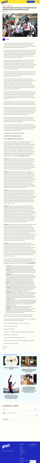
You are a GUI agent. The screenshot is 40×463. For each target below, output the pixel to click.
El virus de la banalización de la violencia (11, 368)
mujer (4, 349)
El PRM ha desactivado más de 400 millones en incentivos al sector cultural (29, 370)
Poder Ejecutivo (22, 450)
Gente (21, 455)
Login (36, 409)
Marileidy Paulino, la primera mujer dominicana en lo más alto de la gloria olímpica (11, 397)
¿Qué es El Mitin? (32, 446)
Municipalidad (22, 452)
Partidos (21, 453)
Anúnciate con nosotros (24, 460)
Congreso (21, 449)
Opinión (21, 446)
